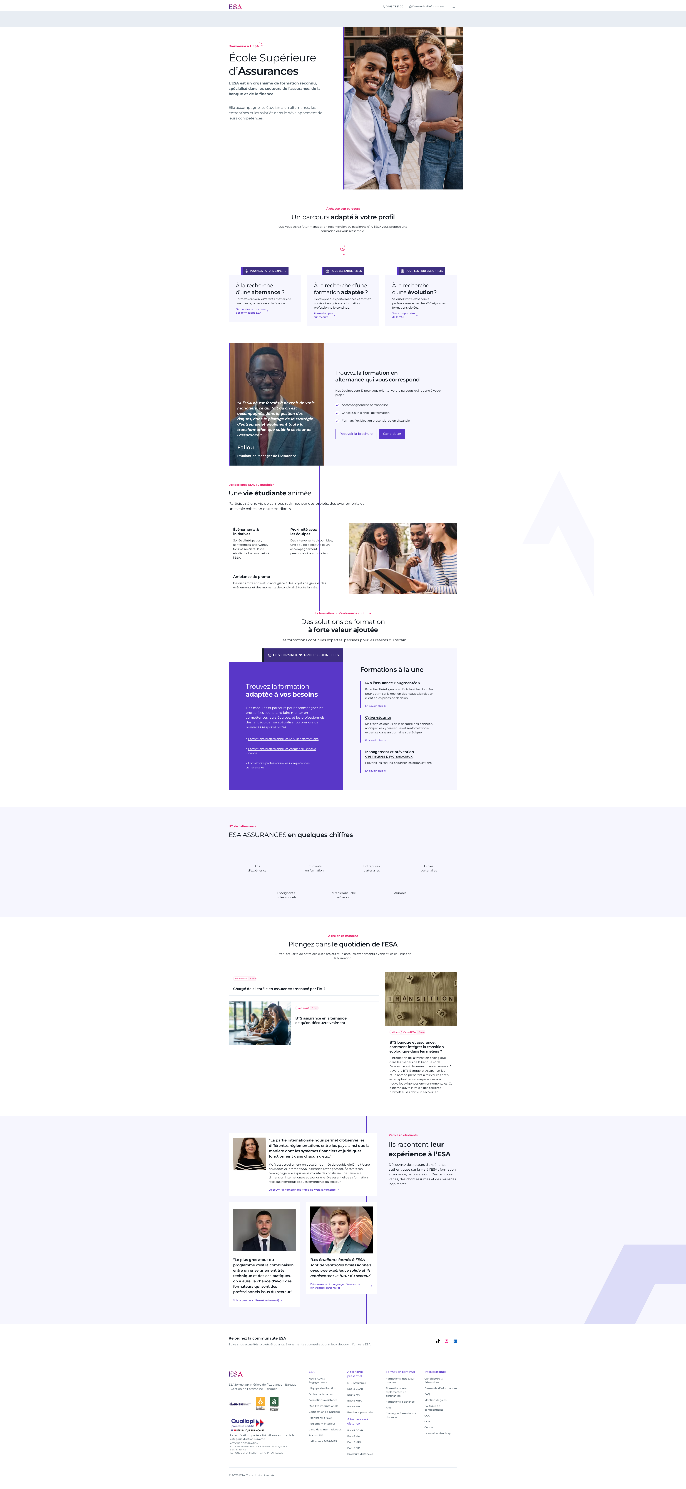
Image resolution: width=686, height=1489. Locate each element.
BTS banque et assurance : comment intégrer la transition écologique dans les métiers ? (416, 1046)
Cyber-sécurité (378, 717)
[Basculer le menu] (453, 7)
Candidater (392, 434)
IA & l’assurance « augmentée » (392, 683)
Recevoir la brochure (356, 434)
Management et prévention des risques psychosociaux (389, 754)
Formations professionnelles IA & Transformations (283, 739)
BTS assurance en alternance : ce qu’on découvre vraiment (321, 1020)
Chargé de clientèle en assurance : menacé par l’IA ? (279, 989)
